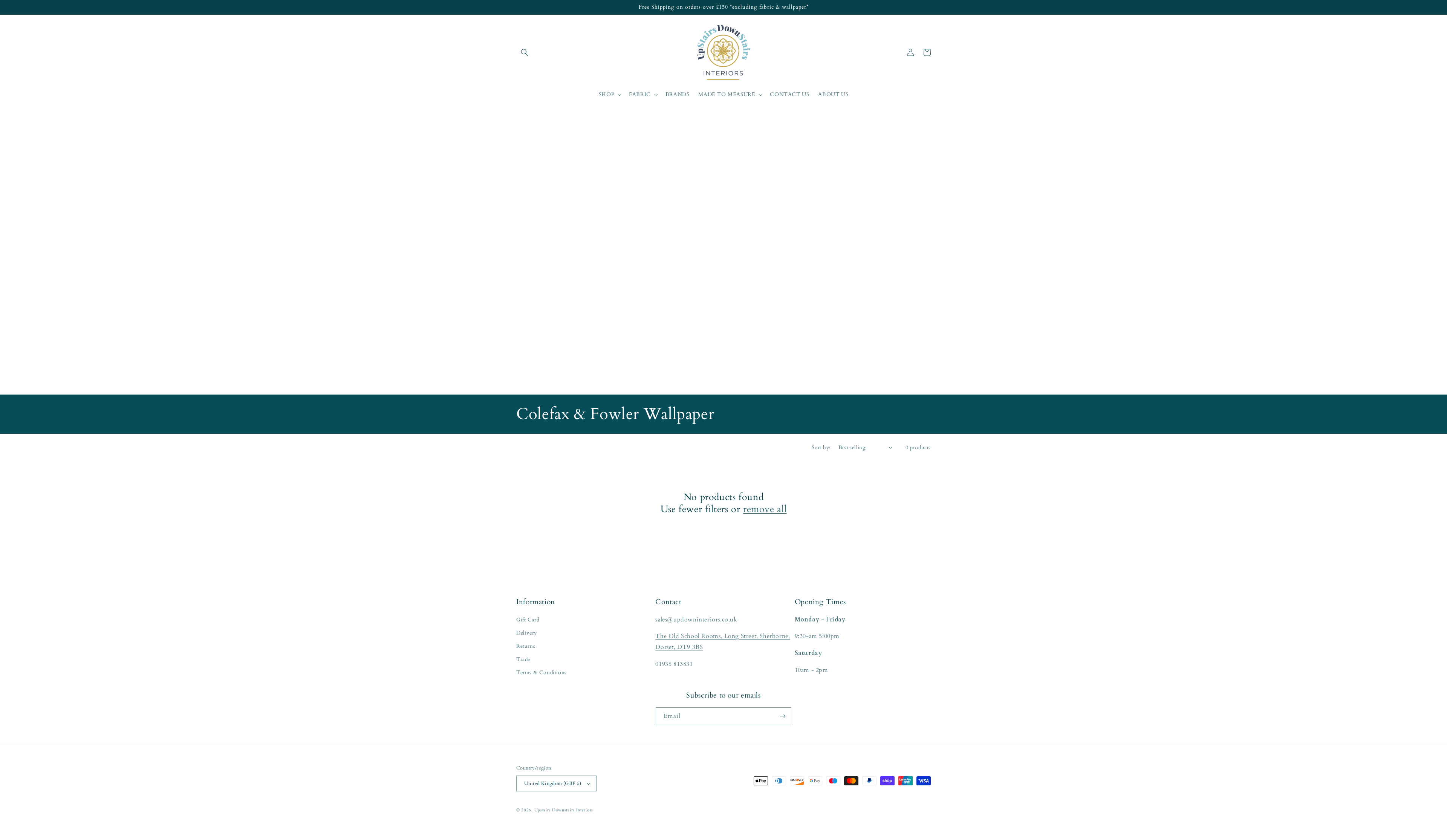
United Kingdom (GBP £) (552, 783)
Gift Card (527, 619)
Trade (523, 659)
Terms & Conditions (541, 672)
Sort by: (821, 447)
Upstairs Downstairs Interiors (563, 810)
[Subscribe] (782, 716)
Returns (525, 646)
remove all (764, 509)
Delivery (526, 633)
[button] (524, 52)
